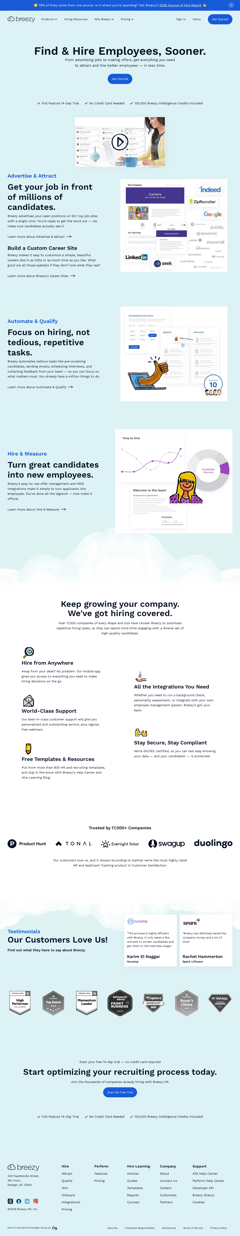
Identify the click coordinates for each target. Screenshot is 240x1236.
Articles (133, 1173)
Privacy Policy (218, 1228)
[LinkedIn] (27, 1201)
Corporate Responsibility (140, 1228)
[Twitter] (10, 1201)
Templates (135, 1188)
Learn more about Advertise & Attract (36, 236)
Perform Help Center (208, 1181)
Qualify (67, 1181)
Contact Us (168, 1181)
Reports (133, 1195)
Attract (67, 1173)
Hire (65, 1188)
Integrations (71, 1202)
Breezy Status (203, 1195)
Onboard (68, 1195)
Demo (197, 19)
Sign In (181, 19)
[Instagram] (35, 1201)
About (164, 1173)
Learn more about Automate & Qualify (37, 387)
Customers (168, 1195)
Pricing (67, 1209)
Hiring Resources (75, 19)
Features (101, 1173)
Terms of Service (193, 1228)
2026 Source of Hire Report (180, 5)
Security (113, 1228)
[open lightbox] (120, 142)
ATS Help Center (205, 1173)
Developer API (203, 1188)
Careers (165, 1188)
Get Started (220, 19)
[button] (49, 19)
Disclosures (169, 1228)
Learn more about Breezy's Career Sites (38, 276)
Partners (166, 1202)
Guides (132, 1181)
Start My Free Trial (120, 1092)
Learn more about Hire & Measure (33, 509)
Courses (133, 1202)
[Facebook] (19, 1201)
